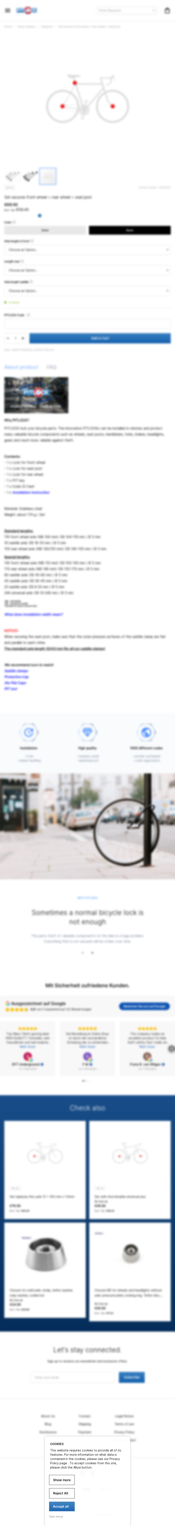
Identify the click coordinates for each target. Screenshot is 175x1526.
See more (56, 1516)
